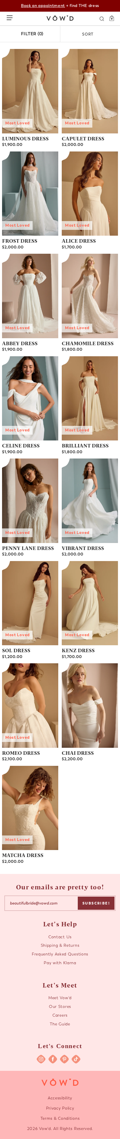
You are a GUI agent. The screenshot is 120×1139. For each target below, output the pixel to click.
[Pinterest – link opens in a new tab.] (64, 1059)
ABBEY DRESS (20, 343)
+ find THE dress (60, 5)
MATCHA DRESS (22, 855)
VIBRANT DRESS (83, 548)
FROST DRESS (19, 240)
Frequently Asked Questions (60, 954)
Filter (32, 33)
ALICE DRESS (79, 240)
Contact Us (60, 937)
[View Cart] (109, 18)
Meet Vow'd (60, 997)
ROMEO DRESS (21, 753)
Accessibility (60, 1098)
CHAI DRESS (78, 753)
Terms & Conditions (60, 1118)
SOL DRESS (16, 650)
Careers (60, 1015)
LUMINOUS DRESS (25, 138)
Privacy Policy (60, 1108)
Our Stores (60, 1006)
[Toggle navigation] (11, 17)
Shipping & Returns (60, 945)
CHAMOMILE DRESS (88, 343)
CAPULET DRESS (83, 138)
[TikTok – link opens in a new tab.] (76, 1059)
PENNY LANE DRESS (28, 548)
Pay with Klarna (60, 962)
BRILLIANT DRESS (85, 445)
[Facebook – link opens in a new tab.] (52, 1059)
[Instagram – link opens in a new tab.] (41, 1059)
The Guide (60, 1024)
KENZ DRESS (78, 650)
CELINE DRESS (21, 445)
